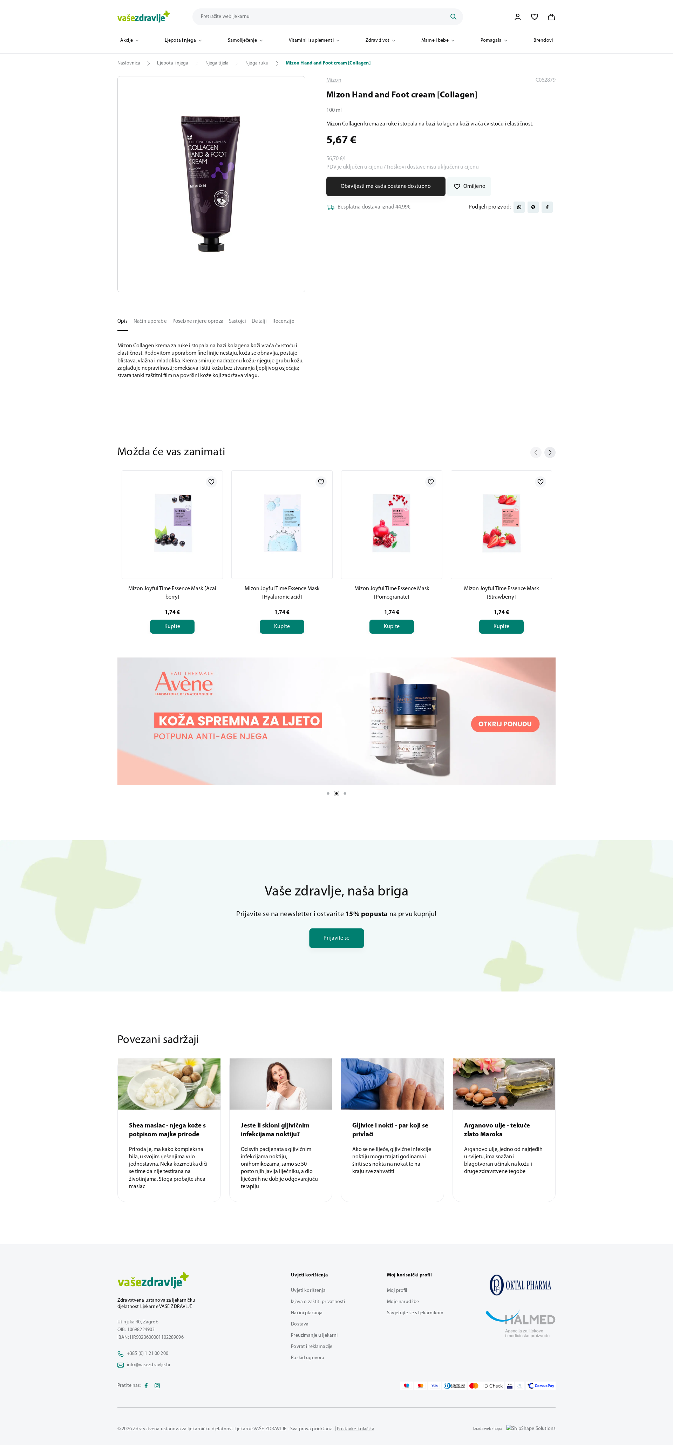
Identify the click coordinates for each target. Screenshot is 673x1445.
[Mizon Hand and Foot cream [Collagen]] (520, 1284)
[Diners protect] (519, 1386)
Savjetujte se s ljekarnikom (415, 1313)
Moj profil (397, 1290)
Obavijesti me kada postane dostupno (386, 186)
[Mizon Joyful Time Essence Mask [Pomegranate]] (391, 523)
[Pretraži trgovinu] (453, 17)
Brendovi (543, 40)
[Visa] (434, 1386)
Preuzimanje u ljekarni (314, 1335)
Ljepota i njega (180, 40)
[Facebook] (146, 1386)
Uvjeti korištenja (308, 1290)
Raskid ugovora (307, 1358)
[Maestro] (406, 1386)
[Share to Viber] (533, 207)
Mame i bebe (435, 40)
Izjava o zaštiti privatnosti (318, 1301)
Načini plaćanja (306, 1313)
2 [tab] (336, 793)
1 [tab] (328, 793)
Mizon (333, 80)
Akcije (126, 40)
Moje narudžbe (403, 1301)
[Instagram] (157, 1386)
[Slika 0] (211, 184)
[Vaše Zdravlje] (143, 16)
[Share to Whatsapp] (519, 207)
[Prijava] (518, 17)
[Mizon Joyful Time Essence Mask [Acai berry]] (172, 523)
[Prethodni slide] (536, 452)
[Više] (336, 721)
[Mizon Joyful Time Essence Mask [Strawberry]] (501, 523)
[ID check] (486, 1386)
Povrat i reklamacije (311, 1346)
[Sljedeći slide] (550, 452)
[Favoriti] (534, 17)
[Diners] (454, 1386)
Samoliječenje (242, 40)
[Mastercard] (420, 1386)
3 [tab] (345, 793)
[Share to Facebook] (547, 207)
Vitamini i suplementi (311, 40)
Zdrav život (378, 40)
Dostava (299, 1324)
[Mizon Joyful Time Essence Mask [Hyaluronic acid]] (282, 523)
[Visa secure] (509, 1386)
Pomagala (491, 40)
